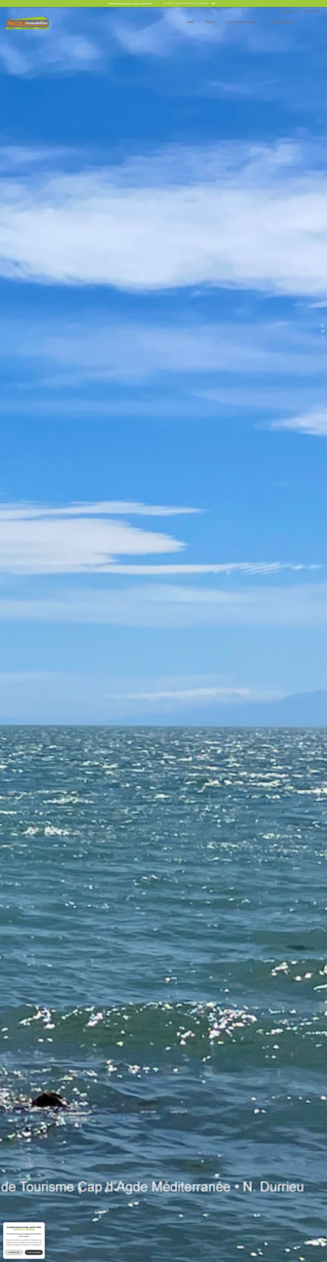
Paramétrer (14, 1252)
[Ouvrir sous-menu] (257, 22)
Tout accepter (34, 1252)
